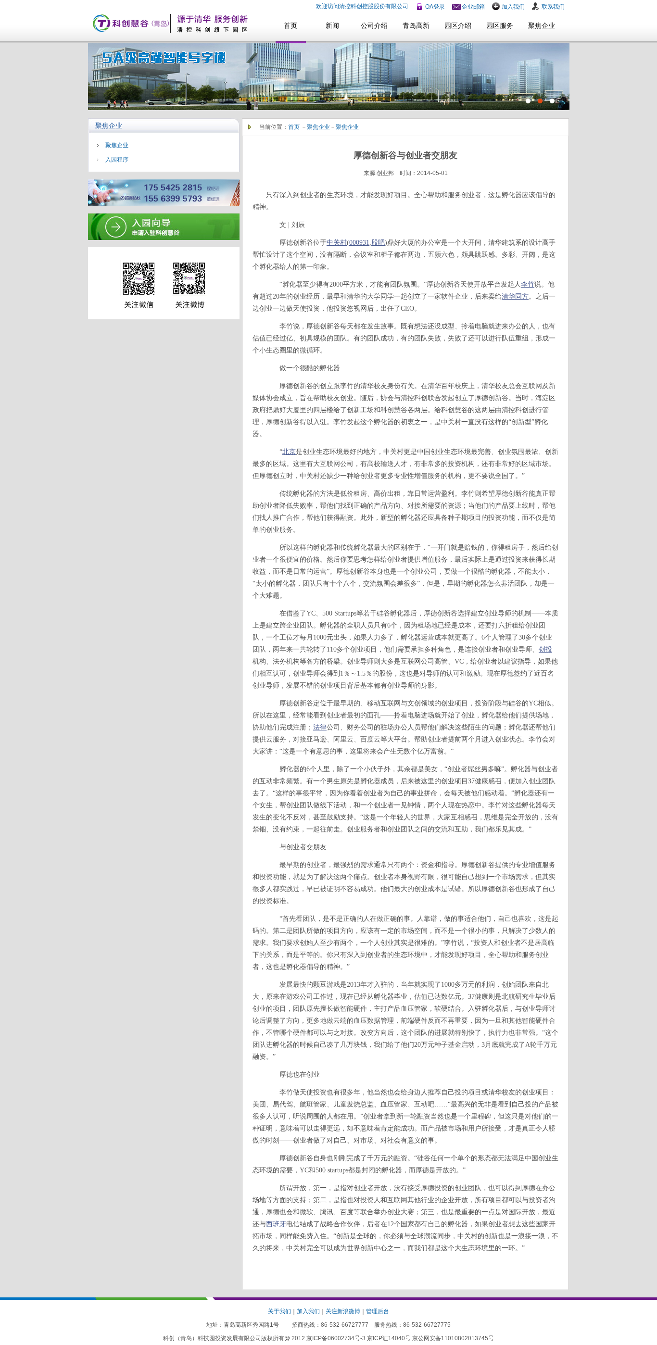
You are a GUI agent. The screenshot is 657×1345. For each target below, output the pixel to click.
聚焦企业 (541, 25)
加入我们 (513, 6)
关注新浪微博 (343, 1311)
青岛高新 (416, 25)
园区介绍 (457, 25)
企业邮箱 (473, 6)
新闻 (332, 25)
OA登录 (435, 6)
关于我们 (279, 1311)
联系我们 (553, 6)
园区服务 (499, 25)
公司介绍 (374, 25)
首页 (290, 25)
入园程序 (116, 159)
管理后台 (377, 1311)
